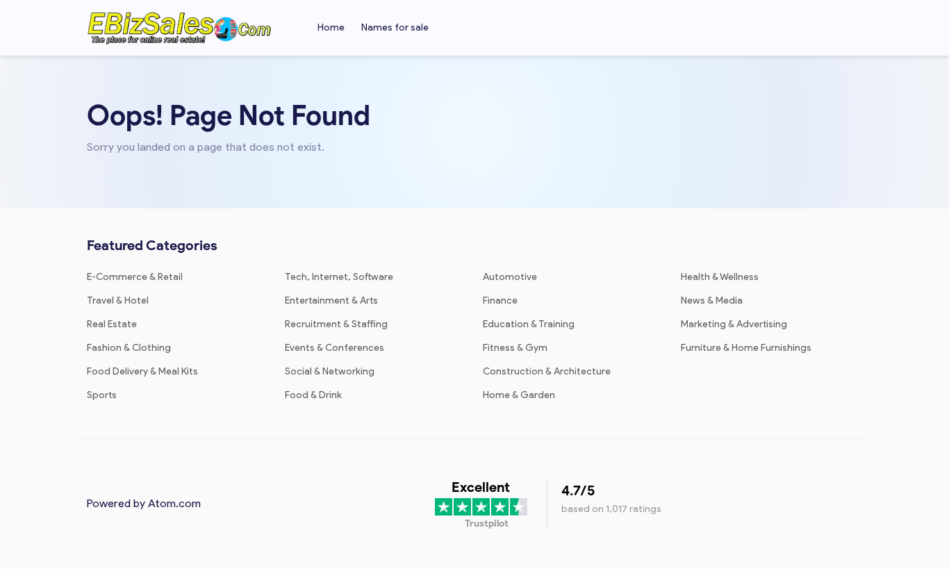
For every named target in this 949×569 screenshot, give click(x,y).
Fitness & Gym (515, 348)
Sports (102, 395)
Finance (500, 300)
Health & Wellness (720, 277)
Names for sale (395, 27)
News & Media (712, 300)
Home (331, 27)
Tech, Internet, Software (339, 277)
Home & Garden (519, 395)
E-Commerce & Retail (135, 277)
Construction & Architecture (547, 371)
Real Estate (112, 324)
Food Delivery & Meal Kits (142, 371)
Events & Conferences (334, 348)
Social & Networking (329, 371)
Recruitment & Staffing (336, 324)
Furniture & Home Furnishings (746, 348)
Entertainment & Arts (331, 300)
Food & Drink (313, 395)
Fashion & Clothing (129, 348)
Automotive (510, 277)
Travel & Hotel (118, 300)
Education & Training (529, 324)
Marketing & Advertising (734, 324)
